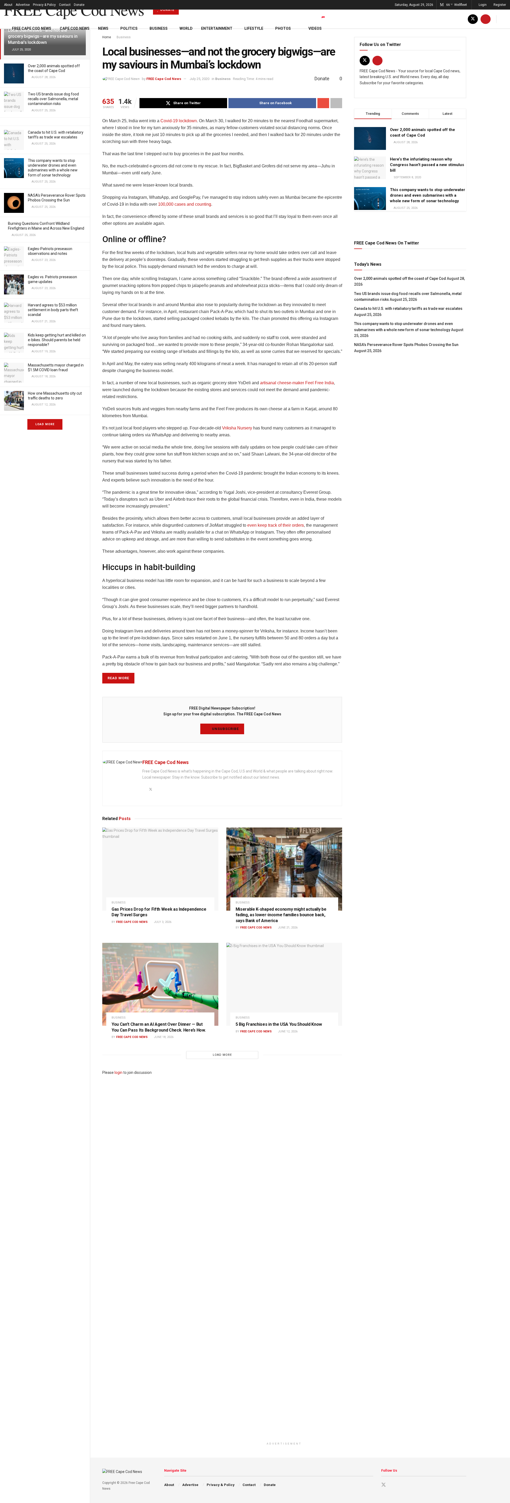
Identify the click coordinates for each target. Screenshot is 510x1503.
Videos (315, 28)
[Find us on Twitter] (473, 19)
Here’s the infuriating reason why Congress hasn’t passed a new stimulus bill (427, 165)
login (118, 1072)
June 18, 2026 (163, 1037)
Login (482, 5)
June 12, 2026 (287, 1031)
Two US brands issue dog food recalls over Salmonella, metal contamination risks (53, 99)
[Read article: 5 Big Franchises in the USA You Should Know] (284, 984)
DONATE (167, 10)
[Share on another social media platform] (336, 103)
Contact (65, 5)
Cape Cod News (75, 28)
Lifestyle (253, 28)
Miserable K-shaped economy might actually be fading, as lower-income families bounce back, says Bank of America (281, 915)
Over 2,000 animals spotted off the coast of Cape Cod (400, 278)
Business (159, 28)
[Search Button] (504, 19)
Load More (44, 424)
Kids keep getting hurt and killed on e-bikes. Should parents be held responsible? (57, 340)
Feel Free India (319, 383)
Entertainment (216, 28)
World (186, 28)
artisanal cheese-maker (282, 383)
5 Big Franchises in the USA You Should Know (279, 1024)
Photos (283, 28)
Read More (118, 678)
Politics (129, 28)
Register (499, 5)
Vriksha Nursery (237, 428)
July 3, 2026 (162, 922)
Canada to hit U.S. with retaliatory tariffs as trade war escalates (408, 308)
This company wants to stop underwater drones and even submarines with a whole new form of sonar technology (427, 195)
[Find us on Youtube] (486, 19)
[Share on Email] (323, 103)
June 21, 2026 (287, 927)
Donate (79, 5)
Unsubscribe (225, 729)
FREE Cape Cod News (74, 10)
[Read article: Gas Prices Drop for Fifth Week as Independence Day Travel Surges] (160, 869)
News (103, 28)
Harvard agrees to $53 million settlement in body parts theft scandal (53, 310)
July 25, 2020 (199, 79)
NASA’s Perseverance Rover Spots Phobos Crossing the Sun (406, 345)
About (8, 5)
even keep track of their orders (275, 525)
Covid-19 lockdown (178, 121)
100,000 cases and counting (184, 204)
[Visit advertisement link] (410, 224)
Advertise (23, 5)
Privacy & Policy (44, 5)
